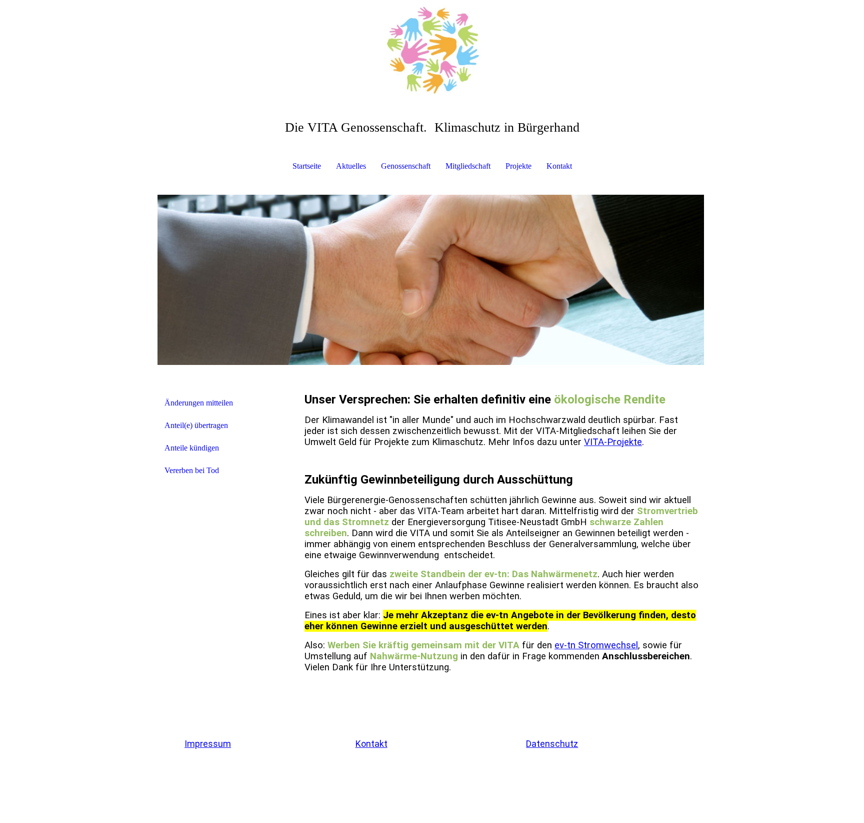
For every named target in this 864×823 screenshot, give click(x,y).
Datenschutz (552, 743)
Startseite (306, 166)
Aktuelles (351, 166)
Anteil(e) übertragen (196, 425)
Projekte (519, 166)
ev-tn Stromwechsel (596, 645)
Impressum (207, 743)
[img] (432, 50)
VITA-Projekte (613, 442)
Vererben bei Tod (191, 470)
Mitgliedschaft (468, 166)
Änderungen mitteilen (198, 402)
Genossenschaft (405, 166)
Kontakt (559, 166)
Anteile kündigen (191, 448)
